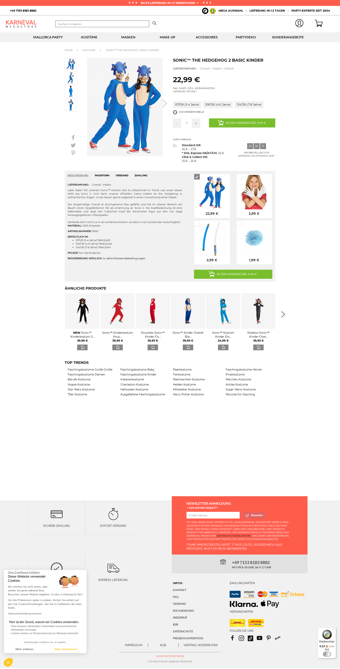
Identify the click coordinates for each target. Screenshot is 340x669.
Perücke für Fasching (240, 394)
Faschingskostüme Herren (244, 369)
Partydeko (246, 37)
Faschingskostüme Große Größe (90, 369)
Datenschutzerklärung (234, 535)
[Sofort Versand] (113, 514)
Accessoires (207, 37)
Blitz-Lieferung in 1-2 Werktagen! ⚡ (170, 3)
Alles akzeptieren (66, 649)
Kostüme (89, 37)
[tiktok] (252, 639)
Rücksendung (183, 610)
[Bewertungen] (57, 568)
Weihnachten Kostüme (189, 379)
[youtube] (261, 639)
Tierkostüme (181, 374)
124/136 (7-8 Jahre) (249, 104)
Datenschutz (183, 631)
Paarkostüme (182, 369)
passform (102, 175)
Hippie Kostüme (79, 384)
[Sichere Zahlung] (57, 514)
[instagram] (243, 639)
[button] (8, 662)
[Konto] (299, 24)
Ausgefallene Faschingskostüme (142, 394)
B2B (175, 624)
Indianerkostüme (132, 379)
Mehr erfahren (24, 649)
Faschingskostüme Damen (86, 374)
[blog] (279, 639)
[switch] (327, 654)
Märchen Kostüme (238, 379)
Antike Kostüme (237, 384)
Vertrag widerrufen (201, 645)
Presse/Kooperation (188, 638)
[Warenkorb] (324, 23)
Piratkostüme (235, 374)
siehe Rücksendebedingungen (125, 258)
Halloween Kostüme (134, 389)
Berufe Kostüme (79, 379)
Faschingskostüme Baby (137, 369)
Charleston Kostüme (134, 384)
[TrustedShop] (209, 11)
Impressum (133, 645)
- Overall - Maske (203, 68)
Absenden (257, 515)
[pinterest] (270, 639)
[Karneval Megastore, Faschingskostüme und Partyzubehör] (28, 23)
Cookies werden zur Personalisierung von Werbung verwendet (44, 633)
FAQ (175, 596)
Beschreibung (78, 175)
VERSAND (122, 175)
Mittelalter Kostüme (187, 389)
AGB (163, 645)
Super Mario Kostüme (241, 389)
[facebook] (234, 639)
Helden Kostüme (184, 384)
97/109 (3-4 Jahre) (187, 104)
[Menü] (333, 630)
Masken (128, 37)
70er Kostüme (77, 394)
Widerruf (180, 617)
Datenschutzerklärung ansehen (25, 613)
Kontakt (179, 590)
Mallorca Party (48, 37)
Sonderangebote (288, 37)
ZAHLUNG (141, 175)
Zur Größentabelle (191, 112)
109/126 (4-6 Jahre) (218, 104)
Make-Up (167, 37)
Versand (179, 603)
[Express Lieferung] (113, 568)
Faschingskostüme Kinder (138, 374)
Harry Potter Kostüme (188, 394)
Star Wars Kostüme (81, 389)
